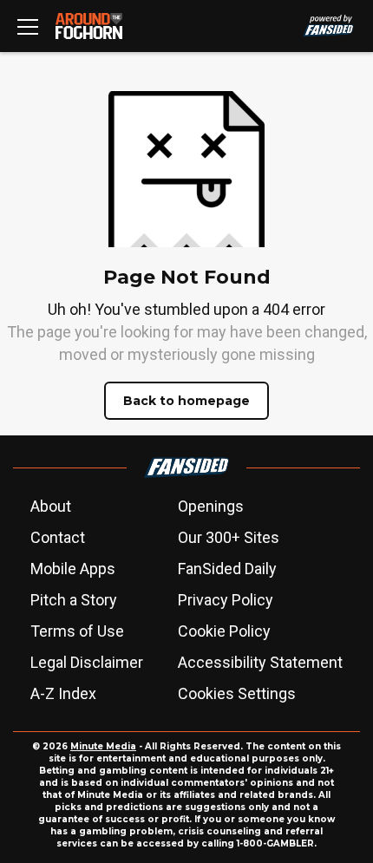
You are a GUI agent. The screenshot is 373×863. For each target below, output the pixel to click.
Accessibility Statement (260, 662)
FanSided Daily (227, 568)
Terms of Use (77, 631)
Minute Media (103, 746)
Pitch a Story (73, 600)
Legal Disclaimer (86, 662)
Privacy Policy (225, 600)
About (50, 506)
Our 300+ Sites (228, 537)
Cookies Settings (237, 693)
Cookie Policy (224, 631)
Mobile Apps (72, 568)
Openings (211, 506)
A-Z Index (63, 693)
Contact (57, 537)
